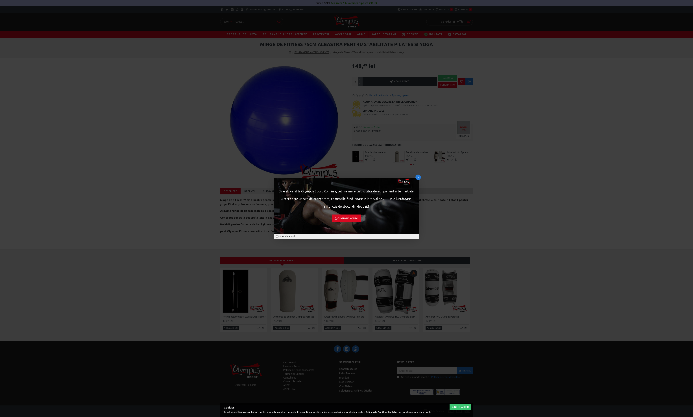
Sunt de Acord (460, 407)
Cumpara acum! (347, 218)
